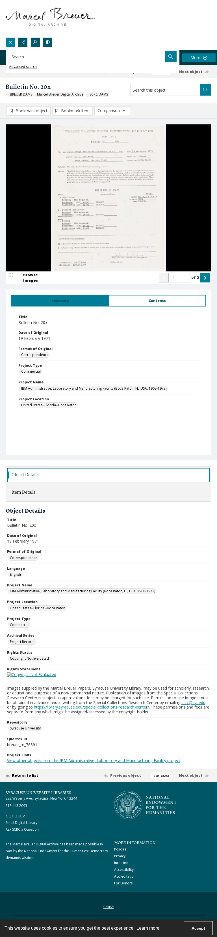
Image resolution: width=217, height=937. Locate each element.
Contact (108, 907)
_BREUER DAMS (20, 94)
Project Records (22, 641)
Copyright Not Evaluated (29, 658)
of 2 (195, 277)
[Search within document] (205, 90)
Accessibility (124, 869)
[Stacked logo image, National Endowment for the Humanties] (145, 805)
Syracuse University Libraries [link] (38, 793)
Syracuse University (25, 728)
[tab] (60, 300)
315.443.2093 (16, 805)
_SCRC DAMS (98, 94)
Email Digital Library (21, 822)
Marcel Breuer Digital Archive (60, 94)
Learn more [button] (147, 928)
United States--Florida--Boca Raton (49, 405)
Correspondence (35, 354)
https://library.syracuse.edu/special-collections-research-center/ (91, 707)
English (15, 574)
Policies (120, 849)
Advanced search (23, 66)
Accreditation (125, 876)
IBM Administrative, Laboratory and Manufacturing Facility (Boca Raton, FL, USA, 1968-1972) (93, 388)
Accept (198, 928)
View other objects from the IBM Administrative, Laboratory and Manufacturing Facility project (93, 760)
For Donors (123, 883)
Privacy (119, 856)
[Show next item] (205, 277)
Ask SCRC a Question (22, 829)
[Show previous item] (164, 277)
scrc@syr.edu (193, 702)
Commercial (31, 371)
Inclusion (121, 862)
